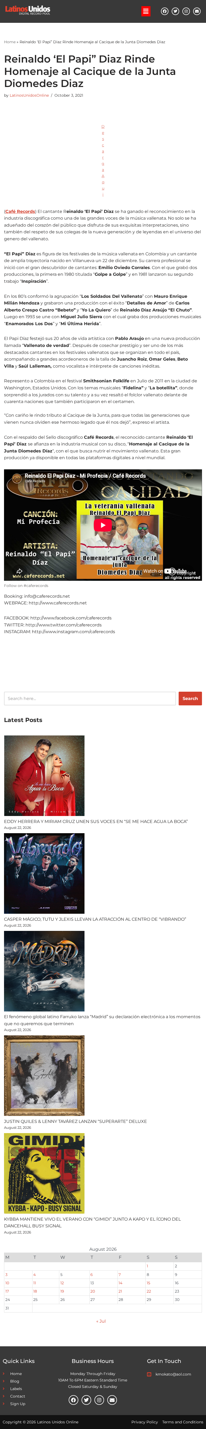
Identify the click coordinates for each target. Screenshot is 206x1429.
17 (7, 1291)
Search (190, 698)
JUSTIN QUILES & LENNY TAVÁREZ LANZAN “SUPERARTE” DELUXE (75, 1121)
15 (148, 1283)
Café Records (20, 211)
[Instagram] (186, 11)
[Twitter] (175, 11)
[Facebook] (164, 11)
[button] (145, 11)
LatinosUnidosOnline (29, 95)
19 (62, 1291)
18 (35, 1291)
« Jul (101, 1321)
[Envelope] (197, 11)
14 (120, 1283)
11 (34, 1283)
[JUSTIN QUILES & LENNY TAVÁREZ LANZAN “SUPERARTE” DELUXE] (44, 1076)
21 (120, 1291)
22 (149, 1291)
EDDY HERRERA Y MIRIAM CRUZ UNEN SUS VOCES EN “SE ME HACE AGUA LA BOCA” (96, 821)
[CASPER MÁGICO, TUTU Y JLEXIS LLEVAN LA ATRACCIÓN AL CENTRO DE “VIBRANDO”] (44, 874)
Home (10, 41)
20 (92, 1291)
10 (7, 1283)
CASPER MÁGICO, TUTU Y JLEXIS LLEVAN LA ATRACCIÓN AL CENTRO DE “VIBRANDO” (95, 919)
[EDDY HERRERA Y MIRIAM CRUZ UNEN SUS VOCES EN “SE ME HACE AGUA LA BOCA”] (44, 776)
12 (62, 1283)
